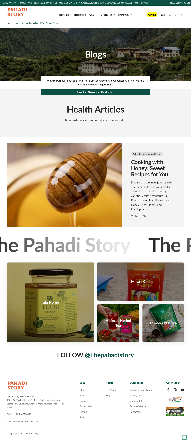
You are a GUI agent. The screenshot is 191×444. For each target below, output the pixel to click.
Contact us (135, 411)
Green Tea (106, 14)
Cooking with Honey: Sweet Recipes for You (149, 168)
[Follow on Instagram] (175, 390)
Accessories (86, 406)
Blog (108, 395)
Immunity (123, 14)
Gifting (152, 14)
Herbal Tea (80, 14)
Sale (163, 14)
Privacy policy (137, 395)
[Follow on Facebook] (168, 390)
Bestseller (64, 14)
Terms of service (138, 406)
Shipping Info (136, 400)
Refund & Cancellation (141, 390)
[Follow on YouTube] (182, 390)
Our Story (111, 390)
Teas (82, 395)
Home (9, 23)
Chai (91, 14)
